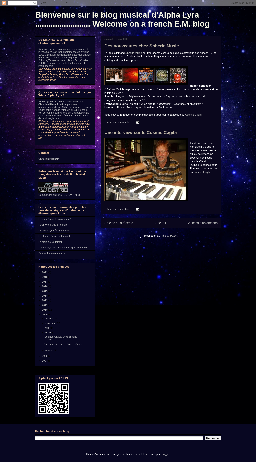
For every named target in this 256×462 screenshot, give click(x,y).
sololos (143, 454)
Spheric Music (133, 52)
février (48, 332)
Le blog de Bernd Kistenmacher (55, 236)
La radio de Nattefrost (50, 242)
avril (47, 328)
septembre (51, 323)
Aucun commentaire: (119, 122)
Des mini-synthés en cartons (53, 230)
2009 (45, 314)
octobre (49, 318)
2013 (45, 300)
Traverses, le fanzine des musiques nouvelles (63, 247)
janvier (49, 350)
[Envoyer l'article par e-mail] (137, 122)
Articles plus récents (118, 223)
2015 (45, 291)
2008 (45, 356)
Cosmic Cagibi (193, 114)
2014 (45, 295)
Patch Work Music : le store (53, 224)
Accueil (160, 223)
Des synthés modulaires (51, 253)
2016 (45, 286)
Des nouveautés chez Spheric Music (141, 45)
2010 (45, 309)
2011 (45, 305)
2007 (45, 360)
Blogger (165, 454)
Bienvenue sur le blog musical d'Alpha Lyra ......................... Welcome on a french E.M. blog (122, 19)
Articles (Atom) (169, 235)
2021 (45, 272)
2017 (45, 281)
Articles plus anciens (203, 223)
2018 (45, 277)
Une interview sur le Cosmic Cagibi (140, 132)
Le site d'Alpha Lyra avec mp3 (54, 219)
